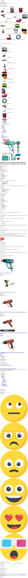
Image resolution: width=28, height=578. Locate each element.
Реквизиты (4, 131)
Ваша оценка (2, 393)
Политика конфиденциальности (4, 368)
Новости (4, 129)
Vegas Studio (9, 370)
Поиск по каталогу (2, 3)
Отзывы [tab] (3, 184)
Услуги (3, 127)
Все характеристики (2, 178)
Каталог (1, 46)
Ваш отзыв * (1, 562)
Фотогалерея (4, 130)
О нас (4, 378)
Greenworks (1, 293)
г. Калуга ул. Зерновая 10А (9, 365)
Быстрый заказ (2, 169)
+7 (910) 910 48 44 (2, 43)
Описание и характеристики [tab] (5, 182)
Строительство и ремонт (5, 136)
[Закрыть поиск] (0, 40)
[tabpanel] (14, 197)
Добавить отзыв (2, 237)
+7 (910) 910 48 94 (7, 364)
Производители (4, 376)
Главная (3, 125)
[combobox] (8, 3)
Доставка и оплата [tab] (4, 183)
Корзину (1, 167)
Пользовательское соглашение (12, 368)
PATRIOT (1, 313)
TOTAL (1, 166)
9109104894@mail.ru (2, 365)
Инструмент (3, 137)
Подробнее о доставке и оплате (4, 181)
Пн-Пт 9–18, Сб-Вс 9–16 (8, 43)
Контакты (3, 132)
